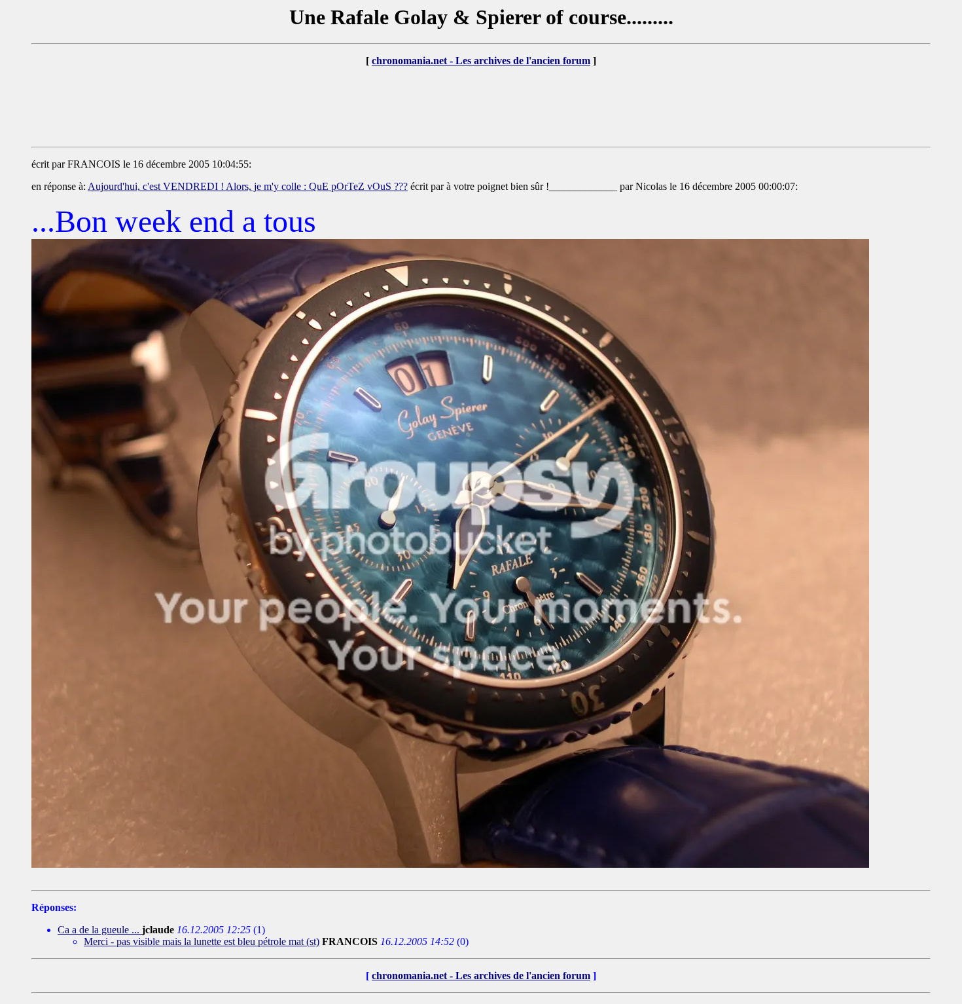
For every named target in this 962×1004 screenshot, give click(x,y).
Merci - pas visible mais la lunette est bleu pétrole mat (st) (201, 941)
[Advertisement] (481, 106)
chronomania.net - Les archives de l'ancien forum (481, 60)
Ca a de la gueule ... (100, 929)
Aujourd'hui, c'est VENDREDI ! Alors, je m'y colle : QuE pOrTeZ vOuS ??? (248, 186)
